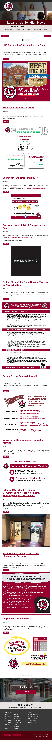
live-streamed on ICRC (27, 452)
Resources (7, 718)
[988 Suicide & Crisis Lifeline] (22, 26)
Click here (11, 628)
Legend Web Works (42, 734)
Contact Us (26, 691)
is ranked (12, 54)
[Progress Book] (15, 26)
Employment (36, 29)
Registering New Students (16, 618)
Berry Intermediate (32, 718)
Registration (29, 29)
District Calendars (9, 29)
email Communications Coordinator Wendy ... (34, 188)
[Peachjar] (20, 26)
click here (13, 187)
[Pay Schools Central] (12, 26)
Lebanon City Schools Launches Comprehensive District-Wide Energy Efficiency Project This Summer (21, 493)
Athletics (16, 714)
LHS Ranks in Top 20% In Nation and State (24, 45)
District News (8, 716)
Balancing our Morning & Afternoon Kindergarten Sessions (21, 555)
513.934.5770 (37, 707)
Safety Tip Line (17, 722)
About (6, 714)
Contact (45, 29)
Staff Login (8, 735)
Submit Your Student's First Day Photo (22, 178)
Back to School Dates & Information (21, 376)
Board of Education (16, 725)
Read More (6, 59)
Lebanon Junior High (33, 716)
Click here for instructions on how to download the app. (19, 237)
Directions (7, 724)
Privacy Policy (45, 736)
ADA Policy (38, 736)
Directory (7, 728)
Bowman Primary (32, 722)
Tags (6, 36)
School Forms (19, 29)
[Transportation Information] (17, 26)
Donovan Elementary (33, 720)
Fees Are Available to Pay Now (18, 107)
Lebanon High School (33, 714)
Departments (17, 716)
